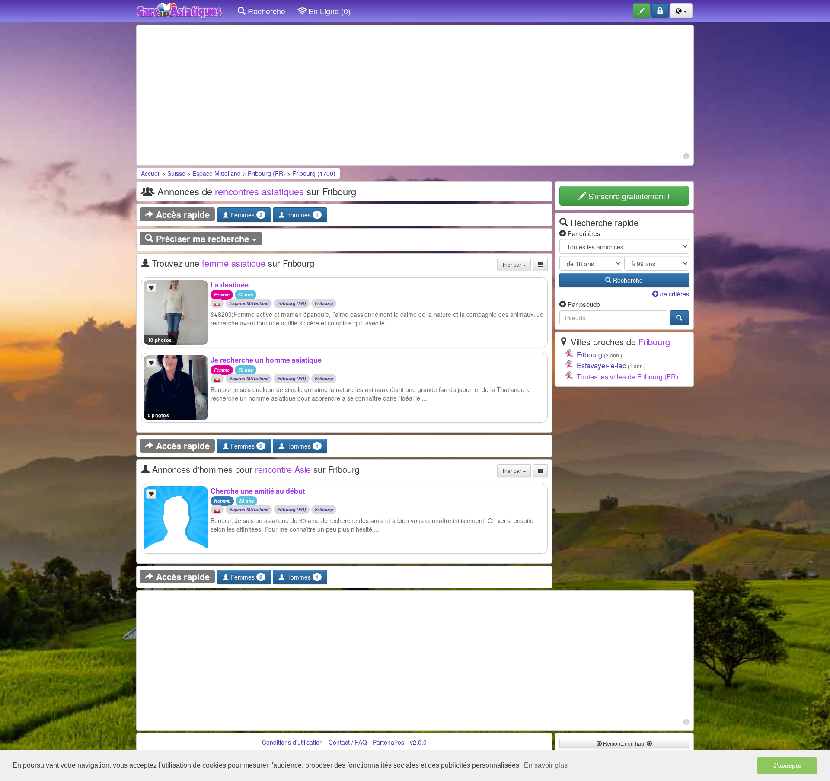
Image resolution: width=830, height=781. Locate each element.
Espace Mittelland (216, 173)
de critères (673, 294)
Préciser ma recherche (202, 238)
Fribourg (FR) (266, 173)
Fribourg (324, 303)
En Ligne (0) (328, 10)
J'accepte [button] (787, 765)
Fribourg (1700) (313, 173)
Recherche (265, 10)
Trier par (512, 264)
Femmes (245, 214)
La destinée (230, 285)
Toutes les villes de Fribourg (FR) (627, 377)
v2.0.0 (418, 742)
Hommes (301, 214)
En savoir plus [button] (546, 765)
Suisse (176, 173)
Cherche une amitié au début (258, 491)
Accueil (150, 173)
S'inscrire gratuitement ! (628, 195)
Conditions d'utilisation (292, 742)
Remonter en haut (624, 743)
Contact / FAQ (348, 742)
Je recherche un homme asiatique (266, 360)
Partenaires (388, 742)
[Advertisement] (415, 89)
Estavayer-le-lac (601, 365)
